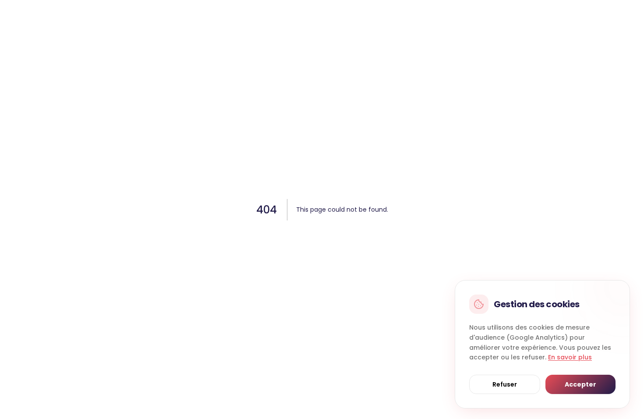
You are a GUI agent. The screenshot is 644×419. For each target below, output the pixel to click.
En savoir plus (570, 357)
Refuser (504, 384)
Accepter (580, 384)
